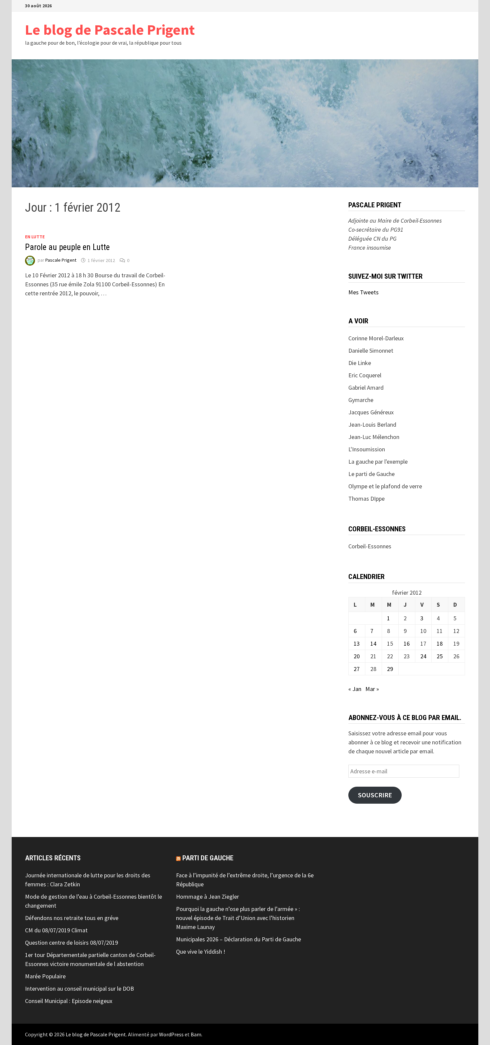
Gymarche (360, 400)
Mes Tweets (363, 292)
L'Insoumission (366, 449)
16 (407, 643)
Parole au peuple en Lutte (67, 247)
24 (423, 656)
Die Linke (359, 363)
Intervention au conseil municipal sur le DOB (79, 988)
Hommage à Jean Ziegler (207, 896)
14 (373, 643)
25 (440, 656)
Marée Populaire (45, 976)
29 (390, 669)
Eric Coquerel (364, 375)
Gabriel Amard (366, 387)
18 (440, 643)
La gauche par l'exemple (378, 461)
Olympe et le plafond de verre (385, 486)
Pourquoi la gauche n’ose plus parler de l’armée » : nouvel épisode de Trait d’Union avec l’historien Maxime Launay (238, 918)
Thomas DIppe (366, 498)
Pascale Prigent (60, 260)
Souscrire (375, 795)
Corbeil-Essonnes (369, 546)
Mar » (372, 689)
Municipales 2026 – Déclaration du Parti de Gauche (238, 939)
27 (357, 669)
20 (357, 656)
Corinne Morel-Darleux (376, 338)
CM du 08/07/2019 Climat (56, 930)
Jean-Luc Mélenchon (373, 437)
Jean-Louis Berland (372, 424)
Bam (196, 1034)
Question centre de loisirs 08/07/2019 (71, 942)
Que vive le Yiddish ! (200, 951)
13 (357, 643)
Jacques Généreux (371, 412)
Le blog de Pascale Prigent (110, 29)
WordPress (171, 1034)
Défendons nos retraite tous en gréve (71, 918)
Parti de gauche (207, 858)
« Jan (354, 689)
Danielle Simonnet (370, 350)
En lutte (35, 237)
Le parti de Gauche (371, 474)
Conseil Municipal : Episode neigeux (68, 1001)
